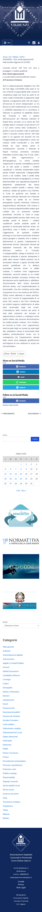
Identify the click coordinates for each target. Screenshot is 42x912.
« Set (18, 491)
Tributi (5, 810)
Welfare (6, 818)
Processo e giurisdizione (12, 765)
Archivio (6, 667)
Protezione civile (9, 769)
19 (5, 479)
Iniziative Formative (10, 720)
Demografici (7, 688)
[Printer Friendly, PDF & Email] (14, 353)
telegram (22, 387)
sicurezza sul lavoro (11, 794)
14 (16, 474)
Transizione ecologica (11, 802)
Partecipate (7, 741)
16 (26, 474)
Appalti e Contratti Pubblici (13, 663)
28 (16, 484)
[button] (29, 42)
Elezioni (6, 696)
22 (21, 479)
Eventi (5, 704)
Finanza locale (9, 708)
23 (26, 479)
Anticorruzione (8, 659)
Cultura (6, 684)
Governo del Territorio (11, 716)
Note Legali (21, 888)
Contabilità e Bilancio (11, 675)
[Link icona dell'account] (39, 43)
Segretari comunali (10, 781)
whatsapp (22, 382)
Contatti (21, 882)
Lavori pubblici (8, 724)
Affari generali (8, 647)
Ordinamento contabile (12, 728)
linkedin (22, 372)
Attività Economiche (11, 671)
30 (26, 484)
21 (16, 479)
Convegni (7, 679)
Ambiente (6, 651)
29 (21, 484)
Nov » (23, 491)
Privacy (6, 757)
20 (11, 479)
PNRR (5, 749)
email (22, 377)
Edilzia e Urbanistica (11, 692)
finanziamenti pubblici (11, 712)
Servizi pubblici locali (11, 786)
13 (11, 474)
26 (5, 484)
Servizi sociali (8, 790)
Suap (5, 798)
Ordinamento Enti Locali (12, 733)
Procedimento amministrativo (14, 761)
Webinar (6, 814)
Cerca (5, 435)
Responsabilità (9, 777)
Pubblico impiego (10, 773)
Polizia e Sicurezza (10, 753)
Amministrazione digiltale (13, 655)
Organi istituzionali (10, 737)
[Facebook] (34, 42)
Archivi (5, 622)
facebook (22, 366)
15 (21, 474)
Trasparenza (8, 806)
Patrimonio (7, 745)
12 (5, 474)
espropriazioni (8, 700)
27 (11, 484)
